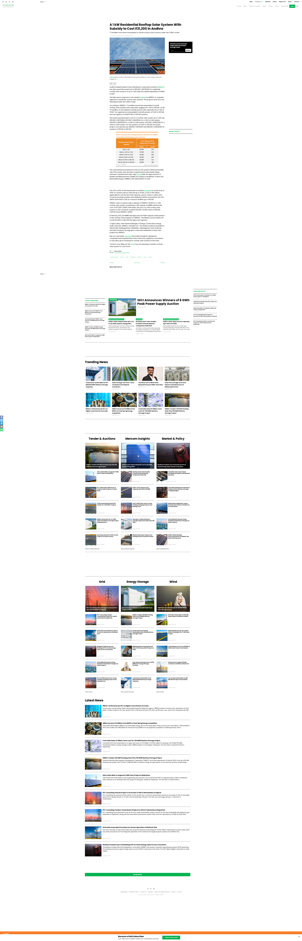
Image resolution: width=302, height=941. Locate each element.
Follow (111, 77)
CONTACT (296, 1)
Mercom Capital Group (162, 892)
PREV (112, 263)
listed (139, 174)
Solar (145, 257)
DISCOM (122, 257)
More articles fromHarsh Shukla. (121, 252)
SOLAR (239, 6)
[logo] (8, 6)
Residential (133, 257)
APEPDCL (160, 87)
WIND (264, 6)
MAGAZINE (284, 6)
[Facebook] (3, 2)
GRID (245, 6)
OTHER (270, 6)
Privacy (173, 892)
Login (292, 6)
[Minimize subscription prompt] (299, 936)
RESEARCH (267, 1)
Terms (180, 892)
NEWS (250, 1)
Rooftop (139, 257)
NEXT (162, 263)
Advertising (123, 892)
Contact (143, 892)
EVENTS (275, 1)
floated (143, 97)
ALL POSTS (137, 263)
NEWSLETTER (282, 1)
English (42, 2)
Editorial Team (133, 892)
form (132, 244)
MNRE (127, 257)
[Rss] (6, 2)
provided (147, 190)
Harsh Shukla (120, 36)
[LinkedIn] (13, 2)
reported (128, 236)
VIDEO (277, 6)
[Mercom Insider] (259, 2)
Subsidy (150, 257)
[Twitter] (9, 2)
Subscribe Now (171, 937)
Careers (150, 892)
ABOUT (290, 1)
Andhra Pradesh (114, 257)
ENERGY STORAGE (254, 6)
